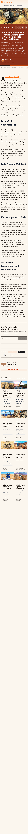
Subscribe (22, 338)
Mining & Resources (12, 352)
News (5, 67)
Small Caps (8, 59)
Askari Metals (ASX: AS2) (12, 77)
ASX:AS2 (22, 352)
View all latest (20, 378)
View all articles (13, 369)
